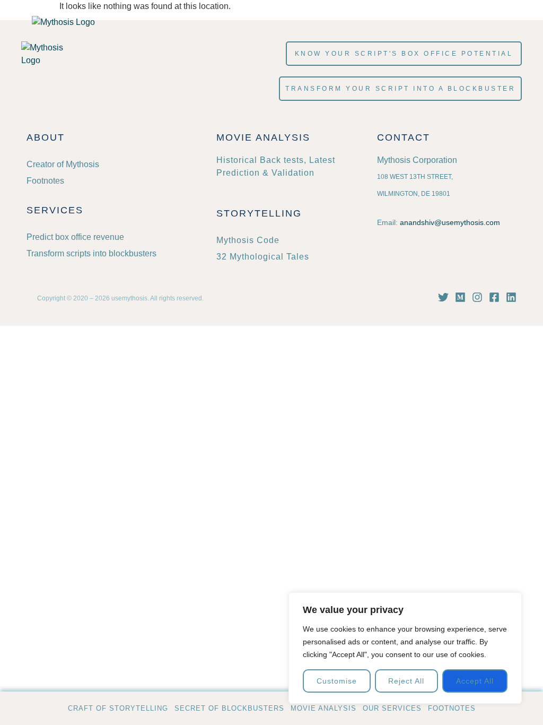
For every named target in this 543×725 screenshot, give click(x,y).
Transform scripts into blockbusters (91, 253)
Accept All (475, 681)
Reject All (406, 681)
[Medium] (460, 297)
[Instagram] (477, 297)
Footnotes (452, 708)
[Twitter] (443, 297)
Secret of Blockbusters (229, 708)
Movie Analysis (323, 708)
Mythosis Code (247, 240)
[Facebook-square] (494, 297)
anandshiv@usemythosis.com (450, 222)
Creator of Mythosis (63, 164)
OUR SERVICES (392, 708)
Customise (337, 681)
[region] (405, 648)
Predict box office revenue (75, 236)
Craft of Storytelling (118, 708)
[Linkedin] (511, 297)
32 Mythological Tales (262, 256)
